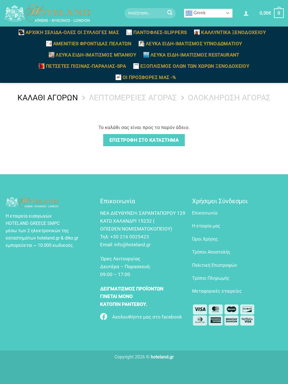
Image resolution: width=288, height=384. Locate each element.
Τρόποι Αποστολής (211, 252)
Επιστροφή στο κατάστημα (144, 140)
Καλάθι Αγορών (47, 97)
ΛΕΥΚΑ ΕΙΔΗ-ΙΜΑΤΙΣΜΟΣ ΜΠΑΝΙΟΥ (96, 55)
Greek (199, 12)
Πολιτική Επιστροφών (214, 265)
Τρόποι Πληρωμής (211, 278)
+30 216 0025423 (129, 237)
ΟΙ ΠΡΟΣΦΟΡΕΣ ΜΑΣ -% (149, 77)
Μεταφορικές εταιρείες (217, 291)
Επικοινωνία (204, 213)
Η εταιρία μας (206, 226)
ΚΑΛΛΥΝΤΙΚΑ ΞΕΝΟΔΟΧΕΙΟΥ (233, 32)
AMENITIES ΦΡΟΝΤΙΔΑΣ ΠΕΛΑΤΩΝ (92, 43)
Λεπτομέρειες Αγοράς (133, 97)
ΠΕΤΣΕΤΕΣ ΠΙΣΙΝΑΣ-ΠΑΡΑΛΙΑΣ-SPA (86, 66)
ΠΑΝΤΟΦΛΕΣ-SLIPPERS (160, 32)
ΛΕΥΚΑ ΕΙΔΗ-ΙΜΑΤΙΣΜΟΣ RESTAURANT (194, 55)
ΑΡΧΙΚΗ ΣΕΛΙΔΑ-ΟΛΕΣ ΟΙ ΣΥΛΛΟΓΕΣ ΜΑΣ (72, 32)
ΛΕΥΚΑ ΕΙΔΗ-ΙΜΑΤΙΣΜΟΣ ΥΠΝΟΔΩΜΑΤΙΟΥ (194, 43)
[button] (246, 13)
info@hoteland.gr (132, 244)
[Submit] (170, 13)
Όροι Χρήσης (205, 239)
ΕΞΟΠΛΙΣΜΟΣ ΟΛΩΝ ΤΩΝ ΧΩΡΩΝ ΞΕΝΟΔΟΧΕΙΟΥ (194, 66)
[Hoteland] (60, 13)
